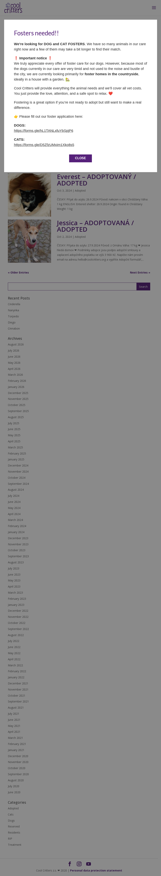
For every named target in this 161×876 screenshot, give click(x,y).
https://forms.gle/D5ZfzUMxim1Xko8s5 (44, 145)
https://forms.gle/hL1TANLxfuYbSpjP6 (43, 131)
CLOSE (80, 158)
